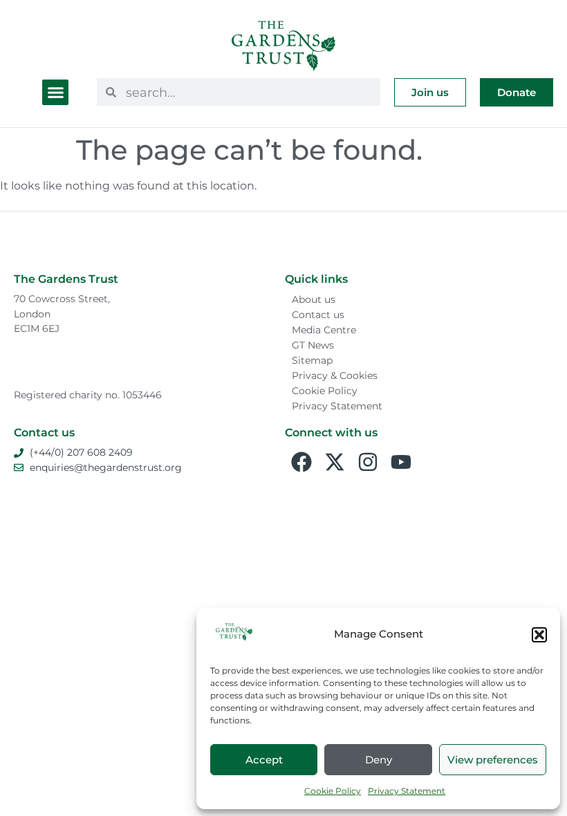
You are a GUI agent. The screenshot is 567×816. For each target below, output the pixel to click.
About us (313, 299)
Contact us (318, 314)
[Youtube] (401, 462)
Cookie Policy (332, 791)
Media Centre (324, 330)
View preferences (492, 759)
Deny (378, 759)
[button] (539, 635)
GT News (313, 345)
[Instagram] (367, 462)
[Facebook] (301, 462)
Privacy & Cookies (335, 375)
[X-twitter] (334, 462)
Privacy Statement (406, 791)
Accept (264, 759)
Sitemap (312, 360)
